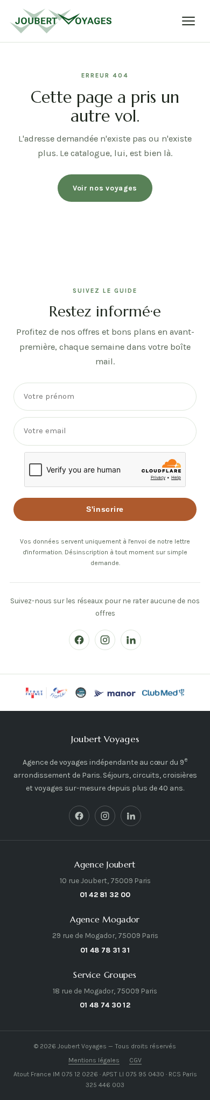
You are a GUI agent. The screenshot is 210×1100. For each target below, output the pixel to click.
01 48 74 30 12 (105, 1004)
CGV (135, 1060)
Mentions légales (94, 1060)
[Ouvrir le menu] (188, 21)
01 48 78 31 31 (105, 950)
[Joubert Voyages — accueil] (61, 21)
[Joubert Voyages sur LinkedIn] (131, 640)
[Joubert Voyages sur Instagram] (105, 640)
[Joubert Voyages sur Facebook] (79, 640)
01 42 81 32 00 (105, 894)
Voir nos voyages (105, 188)
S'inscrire (105, 509)
